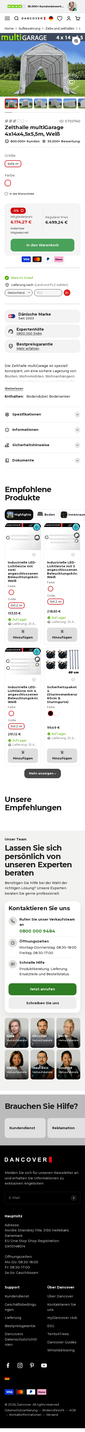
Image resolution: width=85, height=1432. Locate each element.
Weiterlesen (14, 388)
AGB (72, 1410)
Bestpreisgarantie (20, 1326)
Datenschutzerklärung (21, 1410)
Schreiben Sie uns (42, 1003)
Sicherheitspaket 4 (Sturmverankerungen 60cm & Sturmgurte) (62, 694)
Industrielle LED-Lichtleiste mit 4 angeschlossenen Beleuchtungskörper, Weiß (23, 694)
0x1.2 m (16, 605)
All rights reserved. (46, 1404)
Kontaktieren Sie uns (61, 1307)
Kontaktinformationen (25, 1414)
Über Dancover (60, 1296)
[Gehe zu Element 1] (11, 103)
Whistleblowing (61, 1350)
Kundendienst (17, 1296)
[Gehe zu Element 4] (55, 103)
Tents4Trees (58, 1334)
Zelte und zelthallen (59, 28)
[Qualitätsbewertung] (16, 121)
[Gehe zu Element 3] (40, 103)
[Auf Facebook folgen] (8, 1365)
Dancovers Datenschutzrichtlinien (21, 1339)
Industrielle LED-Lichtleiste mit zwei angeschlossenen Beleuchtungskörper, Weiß (23, 572)
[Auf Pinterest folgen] (32, 1365)
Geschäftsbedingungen (20, 1307)
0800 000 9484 (29, 333)
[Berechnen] (67, 292)
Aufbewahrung (29, 28)
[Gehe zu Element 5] (69, 103)
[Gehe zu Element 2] (26, 103)
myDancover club (62, 1318)
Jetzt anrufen (42, 989)
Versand (52, 1414)
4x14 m (13, 163)
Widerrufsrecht (53, 1410)
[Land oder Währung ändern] (51, 18)
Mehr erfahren (28, 348)
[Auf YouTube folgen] (44, 1365)
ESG (50, 1326)
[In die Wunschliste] (33, 555)
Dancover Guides (61, 1342)
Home (9, 28)
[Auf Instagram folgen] (20, 1365)
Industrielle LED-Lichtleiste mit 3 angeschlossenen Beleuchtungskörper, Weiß (62, 570)
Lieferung (13, 1318)
